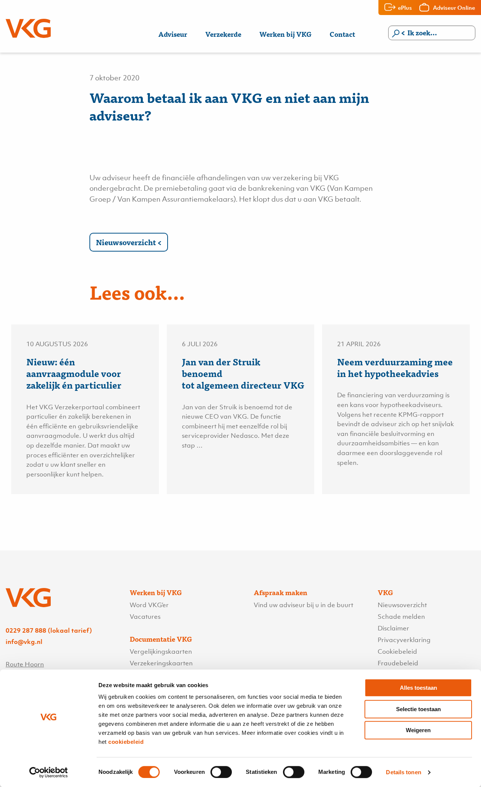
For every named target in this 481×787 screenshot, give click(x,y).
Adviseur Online (454, 7)
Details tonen (403, 772)
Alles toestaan (418, 687)
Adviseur (172, 34)
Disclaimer (393, 628)
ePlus (405, 7)
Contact (342, 34)
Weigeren (418, 730)
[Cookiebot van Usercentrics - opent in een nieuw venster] (49, 772)
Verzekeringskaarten (161, 663)
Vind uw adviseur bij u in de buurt (303, 605)
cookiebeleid (126, 742)
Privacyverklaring (404, 640)
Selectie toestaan (418, 709)
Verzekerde (223, 34)
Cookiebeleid (397, 651)
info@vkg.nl (24, 642)
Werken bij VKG (285, 34)
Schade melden (401, 616)
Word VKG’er (149, 605)
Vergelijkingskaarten (161, 651)
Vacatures (145, 616)
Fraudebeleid (398, 663)
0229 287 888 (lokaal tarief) (49, 630)
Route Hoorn (25, 664)
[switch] (221, 772)
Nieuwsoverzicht (126, 242)
